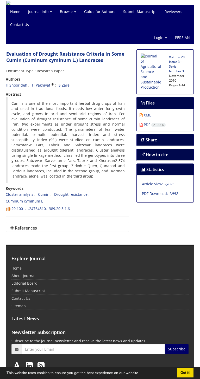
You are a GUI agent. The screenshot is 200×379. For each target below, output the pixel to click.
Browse (67, 11)
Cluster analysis (19, 194)
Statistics (154, 169)
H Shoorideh (16, 85)
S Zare (64, 85)
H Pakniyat (41, 85)
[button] (141, 373)
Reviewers (173, 11)
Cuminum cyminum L (24, 201)
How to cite (156, 155)
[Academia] (17, 365)
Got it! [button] (185, 373)
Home (15, 11)
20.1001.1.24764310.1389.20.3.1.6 (40, 208)
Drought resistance (71, 194)
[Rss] (41, 365)
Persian (182, 37)
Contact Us (19, 24)
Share (151, 140)
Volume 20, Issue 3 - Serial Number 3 (177, 64)
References (25, 228)
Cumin (43, 194)
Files (150, 103)
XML (147, 115)
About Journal (23, 275)
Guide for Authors (99, 11)
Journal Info (38, 11)
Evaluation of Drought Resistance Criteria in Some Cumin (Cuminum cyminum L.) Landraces (65, 57)
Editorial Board (24, 283)
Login (159, 37)
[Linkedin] (30, 365)
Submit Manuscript (140, 11)
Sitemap (18, 305)
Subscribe (176, 349)
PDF (153, 124)
